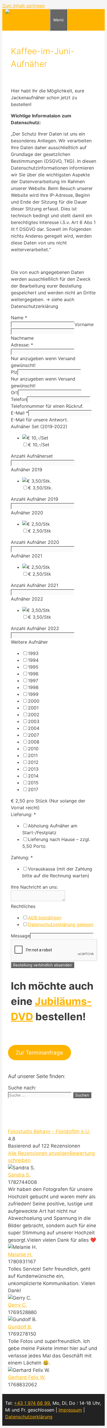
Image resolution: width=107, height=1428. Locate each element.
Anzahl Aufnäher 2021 (34, 585)
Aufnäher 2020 (27, 513)
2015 (33, 782)
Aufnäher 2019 (26, 469)
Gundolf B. (20, 1327)
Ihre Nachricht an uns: (34, 887)
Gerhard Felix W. (26, 1377)
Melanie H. (20, 1254)
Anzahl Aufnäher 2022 (35, 628)
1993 (33, 653)
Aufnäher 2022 (27, 599)
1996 (33, 674)
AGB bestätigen (44, 917)
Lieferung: (23, 814)
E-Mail (19, 413)
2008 (33, 742)
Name (19, 317)
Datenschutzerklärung (29, 1416)
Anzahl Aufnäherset (32, 456)
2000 (33, 701)
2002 (33, 714)
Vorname (84, 324)
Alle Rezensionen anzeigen (39, 1153)
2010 (33, 748)
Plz (14, 372)
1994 (33, 660)
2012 (33, 762)
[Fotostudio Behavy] (27, 12)
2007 (33, 735)
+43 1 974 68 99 (32, 1403)
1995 (33, 667)
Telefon (19, 399)
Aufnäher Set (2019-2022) (39, 426)
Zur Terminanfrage (39, 1052)
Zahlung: (22, 857)
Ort (14, 392)
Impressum (70, 1410)
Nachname (22, 338)
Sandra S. (19, 1175)
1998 (33, 687)
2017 (33, 789)
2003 (33, 721)
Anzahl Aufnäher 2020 (35, 542)
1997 (33, 680)
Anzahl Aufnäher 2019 (34, 499)
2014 (33, 776)
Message (20, 936)
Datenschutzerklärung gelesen (60, 924)
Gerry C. (17, 1305)
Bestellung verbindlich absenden (42, 965)
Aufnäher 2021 (26, 556)
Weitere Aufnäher (29, 642)
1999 (33, 694)
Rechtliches (23, 906)
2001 (33, 708)
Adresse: (22, 345)
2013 (33, 769)
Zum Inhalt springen (23, 6)
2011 (33, 755)
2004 (33, 728)
